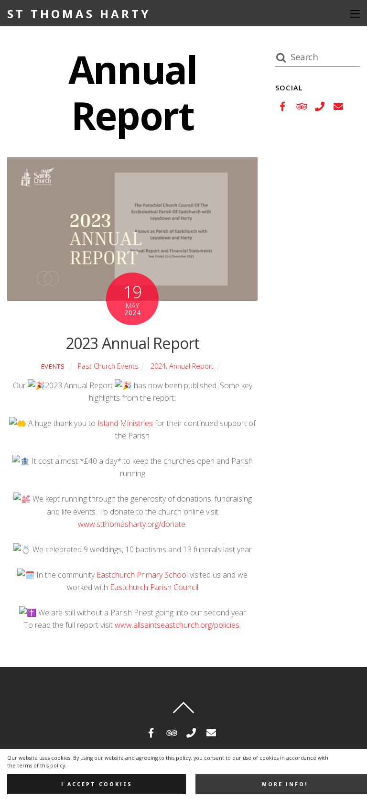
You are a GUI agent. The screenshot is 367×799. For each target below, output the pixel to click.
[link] (125, 423)
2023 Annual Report (132, 343)
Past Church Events (108, 366)
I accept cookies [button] (96, 784)
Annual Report (191, 366)
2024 (158, 366)
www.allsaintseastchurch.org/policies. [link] (178, 625)
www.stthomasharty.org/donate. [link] (132, 524)
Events (53, 366)
